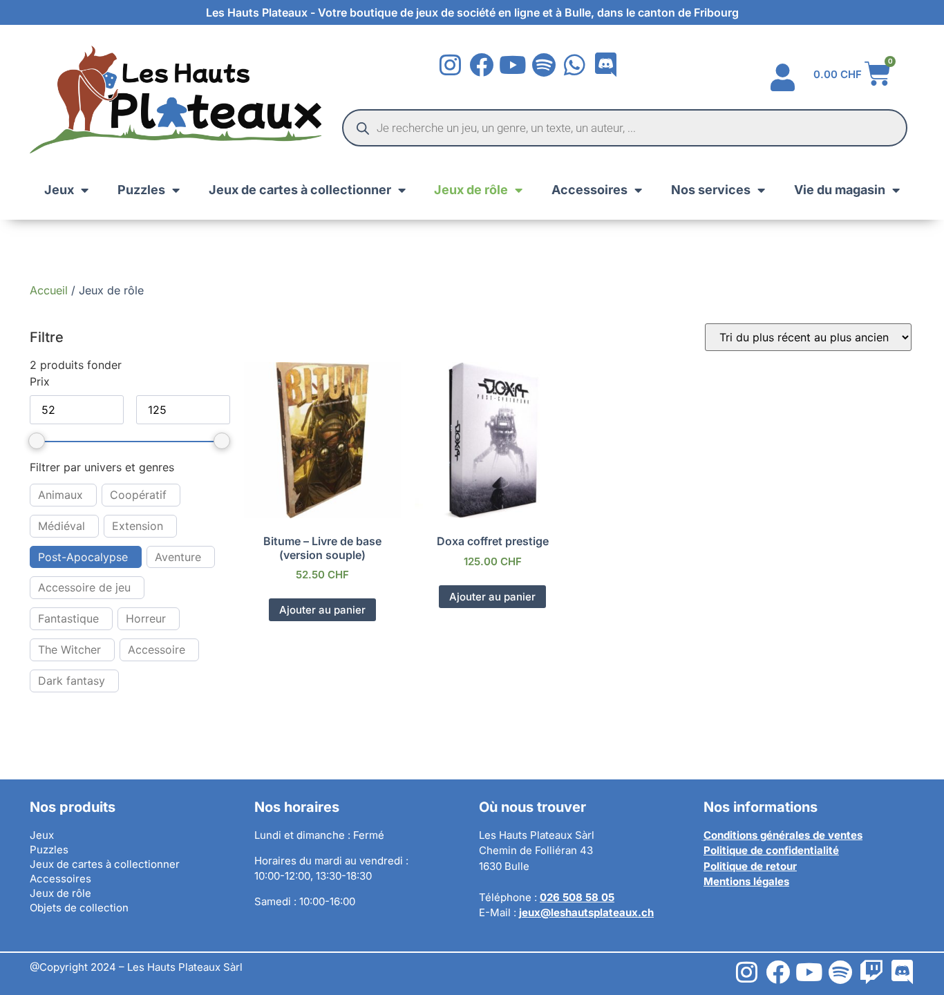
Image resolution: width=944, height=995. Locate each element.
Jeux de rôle (471, 189)
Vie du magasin (839, 189)
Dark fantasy (71, 681)
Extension (137, 526)
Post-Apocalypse (83, 557)
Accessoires (589, 189)
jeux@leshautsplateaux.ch (586, 912)
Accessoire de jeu (84, 587)
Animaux (60, 495)
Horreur (146, 618)
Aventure (178, 557)
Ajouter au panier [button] (322, 609)
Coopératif (138, 495)
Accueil (49, 290)
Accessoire (156, 649)
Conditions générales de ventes (783, 835)
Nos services (711, 189)
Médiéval (61, 526)
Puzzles (141, 189)
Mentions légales (746, 881)
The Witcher (69, 649)
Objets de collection (79, 907)
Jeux (59, 189)
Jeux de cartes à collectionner (300, 189)
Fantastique (68, 618)
